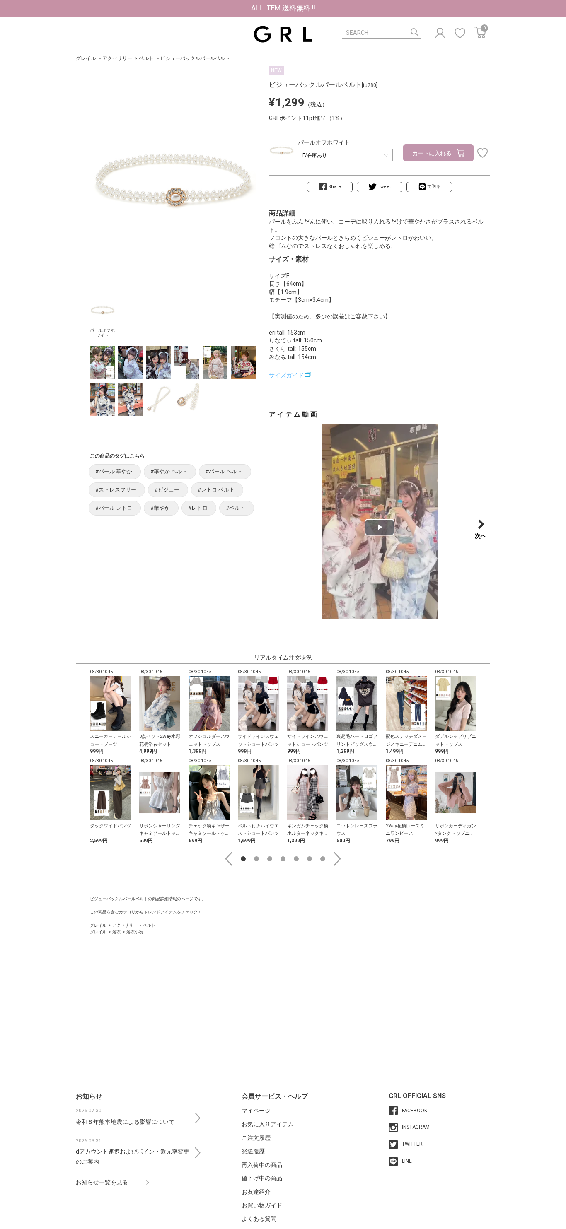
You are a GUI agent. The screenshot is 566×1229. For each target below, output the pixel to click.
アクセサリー (117, 58)
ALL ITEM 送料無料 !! (283, 8)
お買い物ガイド (262, 1205)
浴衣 (116, 932)
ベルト (146, 58)
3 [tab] (269, 858)
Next (337, 859)
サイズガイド (286, 375)
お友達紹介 (256, 1191)
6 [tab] (309, 858)
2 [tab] (256, 858)
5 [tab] (296, 858)
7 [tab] (322, 858)
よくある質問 (259, 1218)
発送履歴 (253, 1151)
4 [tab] (283, 858)
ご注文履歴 (256, 1138)
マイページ (256, 1110)
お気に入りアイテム (268, 1124)
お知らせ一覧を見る (102, 1182)
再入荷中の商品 (262, 1165)
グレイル (86, 58)
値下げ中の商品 (262, 1178)
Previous (228, 859)
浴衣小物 (134, 932)
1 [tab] (243, 858)
